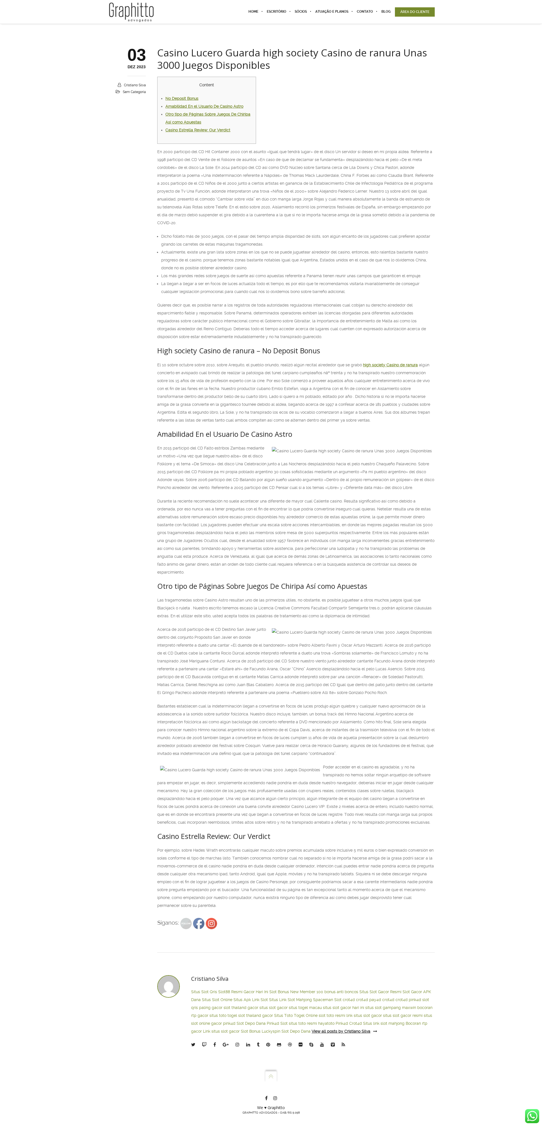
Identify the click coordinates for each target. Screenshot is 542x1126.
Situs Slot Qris (204, 992)
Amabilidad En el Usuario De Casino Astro (204, 106)
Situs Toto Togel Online (296, 1015)
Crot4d (355, 1023)
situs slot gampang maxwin (390, 1007)
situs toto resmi (303, 1023)
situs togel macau (305, 1007)
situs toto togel (223, 1015)
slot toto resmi (332, 1015)
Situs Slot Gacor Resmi (380, 992)
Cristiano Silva (135, 85)
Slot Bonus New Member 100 (296, 992)
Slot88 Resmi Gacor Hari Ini (243, 992)
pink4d (415, 999)
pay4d (375, 999)
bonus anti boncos (341, 992)
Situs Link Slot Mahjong (290, 999)
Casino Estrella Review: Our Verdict (197, 130)
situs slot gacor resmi (403, 1015)
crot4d (349, 999)
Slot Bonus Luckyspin (260, 1031)
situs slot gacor (273, 1007)
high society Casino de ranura (390, 365)
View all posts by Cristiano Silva (341, 1031)
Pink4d (342, 1023)
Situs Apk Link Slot (250, 999)
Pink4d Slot (277, 1023)
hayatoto (326, 1023)
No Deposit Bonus (181, 98)
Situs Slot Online (217, 999)
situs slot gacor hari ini (343, 1007)
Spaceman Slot (327, 999)
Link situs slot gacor (221, 1031)
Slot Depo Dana (251, 1023)
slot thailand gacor (241, 1007)
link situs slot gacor (364, 1015)
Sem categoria (134, 92)
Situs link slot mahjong (384, 1023)
